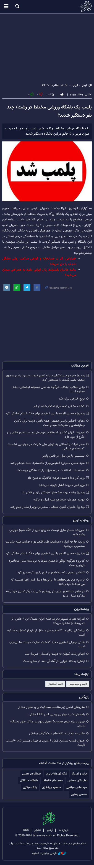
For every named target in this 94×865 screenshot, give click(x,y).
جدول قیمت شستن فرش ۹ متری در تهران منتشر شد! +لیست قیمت (45, 743)
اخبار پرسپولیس (78, 684)
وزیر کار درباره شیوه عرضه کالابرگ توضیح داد (56, 477)
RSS (26, 830)
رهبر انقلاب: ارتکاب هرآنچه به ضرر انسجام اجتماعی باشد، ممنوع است (48, 389)
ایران (75, 85)
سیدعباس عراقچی (76, 787)
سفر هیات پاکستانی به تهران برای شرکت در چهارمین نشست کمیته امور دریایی (46, 446)
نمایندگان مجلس (77, 780)
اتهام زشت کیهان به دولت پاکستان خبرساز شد (55, 653)
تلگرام (37, 830)
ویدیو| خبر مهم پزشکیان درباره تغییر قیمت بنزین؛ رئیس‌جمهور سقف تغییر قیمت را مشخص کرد (45, 377)
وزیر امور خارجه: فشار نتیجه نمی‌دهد (62, 485)
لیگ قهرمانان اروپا (56, 773)
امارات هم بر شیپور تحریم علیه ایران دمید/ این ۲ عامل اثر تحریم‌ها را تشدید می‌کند (48, 621)
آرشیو (50, 830)
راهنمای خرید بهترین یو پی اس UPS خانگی (57, 714)
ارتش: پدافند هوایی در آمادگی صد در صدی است (54, 661)
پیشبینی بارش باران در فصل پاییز (63, 455)
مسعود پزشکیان (51, 787)
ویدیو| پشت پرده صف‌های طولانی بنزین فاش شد (53, 492)
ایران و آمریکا (79, 773)
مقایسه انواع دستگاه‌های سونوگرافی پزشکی (57, 733)
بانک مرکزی (30, 787)
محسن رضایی (79, 794)
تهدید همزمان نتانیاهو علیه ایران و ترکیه (59, 499)
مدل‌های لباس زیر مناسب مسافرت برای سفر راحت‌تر (51, 707)
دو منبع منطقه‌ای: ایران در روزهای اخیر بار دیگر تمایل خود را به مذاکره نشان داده (45, 593)
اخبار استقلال (55, 684)
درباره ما (63, 830)
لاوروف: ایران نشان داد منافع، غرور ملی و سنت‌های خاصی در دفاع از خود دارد (46, 434)
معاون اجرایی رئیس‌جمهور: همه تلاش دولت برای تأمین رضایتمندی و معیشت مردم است (49, 423)
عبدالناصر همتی (31, 773)
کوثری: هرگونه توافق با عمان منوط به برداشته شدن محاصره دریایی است (47, 563)
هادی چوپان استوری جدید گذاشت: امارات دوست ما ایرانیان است (47, 644)
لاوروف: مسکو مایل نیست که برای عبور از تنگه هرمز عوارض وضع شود (47, 532)
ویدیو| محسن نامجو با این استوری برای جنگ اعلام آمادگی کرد (45, 413)
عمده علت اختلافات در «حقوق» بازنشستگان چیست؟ (51, 470)
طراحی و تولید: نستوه (44, 853)
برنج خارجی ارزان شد (72, 398)
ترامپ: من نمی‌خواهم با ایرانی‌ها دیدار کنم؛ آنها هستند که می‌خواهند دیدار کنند (47, 582)
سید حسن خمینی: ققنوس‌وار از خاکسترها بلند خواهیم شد (47, 463)
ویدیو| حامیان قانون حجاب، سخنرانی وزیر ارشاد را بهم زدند (47, 507)
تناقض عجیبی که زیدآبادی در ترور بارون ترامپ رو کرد (51, 572)
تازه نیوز (47, 6)
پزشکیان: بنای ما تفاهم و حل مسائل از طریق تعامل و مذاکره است (46, 632)
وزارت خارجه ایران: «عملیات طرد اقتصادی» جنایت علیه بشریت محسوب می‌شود (45, 544)
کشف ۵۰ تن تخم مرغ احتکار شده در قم (59, 406)
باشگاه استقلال (29, 780)
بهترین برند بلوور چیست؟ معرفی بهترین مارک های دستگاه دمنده (47, 724)
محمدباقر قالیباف (53, 780)
